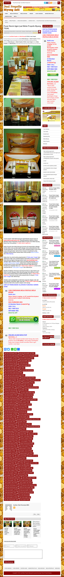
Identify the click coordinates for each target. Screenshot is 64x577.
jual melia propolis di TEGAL (10, 416)
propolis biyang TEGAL (9, 463)
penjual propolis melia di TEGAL (11, 453)
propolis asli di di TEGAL (21, 455)
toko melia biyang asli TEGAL (10, 494)
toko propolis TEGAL (24, 499)
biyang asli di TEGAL (35, 380)
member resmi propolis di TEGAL (24, 441)
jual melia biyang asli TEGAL (24, 409)
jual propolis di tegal (20, 419)
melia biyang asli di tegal (33, 426)
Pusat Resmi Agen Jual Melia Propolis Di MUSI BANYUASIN (54, 228)
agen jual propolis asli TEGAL (10, 358)
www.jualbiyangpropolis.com (12, 240)
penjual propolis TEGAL (9, 455)
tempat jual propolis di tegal (26, 490)
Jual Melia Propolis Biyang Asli (27, 573)
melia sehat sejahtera (22, 20)
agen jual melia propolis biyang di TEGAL (13, 355)
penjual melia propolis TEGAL (10, 448)
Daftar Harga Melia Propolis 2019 (7, 531)
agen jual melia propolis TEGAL (31, 355)
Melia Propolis (14, 13)
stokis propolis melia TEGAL (25, 482)
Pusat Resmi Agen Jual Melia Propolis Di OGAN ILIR (17, 531)
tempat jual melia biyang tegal (11, 487)
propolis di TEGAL (20, 463)
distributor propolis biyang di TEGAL (12, 399)
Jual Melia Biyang (28, 261)
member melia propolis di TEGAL (11, 438)
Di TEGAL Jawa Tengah (28, 36)
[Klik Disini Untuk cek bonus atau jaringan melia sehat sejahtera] (52, 116)
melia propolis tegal (32, 433)
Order (31, 13)
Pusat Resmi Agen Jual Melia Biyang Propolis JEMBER (54, 285)
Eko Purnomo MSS (11, 31)
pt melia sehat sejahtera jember (50, 165)
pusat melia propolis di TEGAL (11, 472)
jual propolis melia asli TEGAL (33, 419)
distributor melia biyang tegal (10, 397)
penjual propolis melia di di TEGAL (24, 450)
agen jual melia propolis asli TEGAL (27, 353)
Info (15, 16)
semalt (44, 160)
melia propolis (15, 282)
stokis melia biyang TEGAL (21, 475)
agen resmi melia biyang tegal (26, 370)
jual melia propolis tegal (23, 416)
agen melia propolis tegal (24, 365)
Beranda (45, 143)
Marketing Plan (49, 13)
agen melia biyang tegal (22, 363)
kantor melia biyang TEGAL (25, 424)
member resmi (32, 20)
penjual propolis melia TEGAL (26, 453)
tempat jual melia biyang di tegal (29, 485)
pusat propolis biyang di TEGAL (26, 472)
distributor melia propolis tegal (25, 397)
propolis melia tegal (20, 468)
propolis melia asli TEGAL (10, 465)
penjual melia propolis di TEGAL (25, 446)
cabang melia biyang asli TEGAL (31, 387)
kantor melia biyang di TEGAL (10, 424)
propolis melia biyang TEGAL (23, 465)
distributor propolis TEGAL (24, 402)
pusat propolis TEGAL (9, 475)
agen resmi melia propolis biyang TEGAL (13, 372)
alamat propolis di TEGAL (23, 380)
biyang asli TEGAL (8, 382)
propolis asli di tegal (32, 455)
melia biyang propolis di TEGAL (11, 431)
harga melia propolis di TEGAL (24, 404)
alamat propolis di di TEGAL (10, 380)
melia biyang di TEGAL (21, 429)
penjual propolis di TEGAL (10, 450)
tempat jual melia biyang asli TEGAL (12, 485)
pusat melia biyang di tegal (26, 470)
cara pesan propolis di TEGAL (11, 394)
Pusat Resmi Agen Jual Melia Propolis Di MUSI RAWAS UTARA (27, 533)
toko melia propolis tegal (24, 497)
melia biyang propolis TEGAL (26, 431)
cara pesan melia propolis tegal (27, 392)
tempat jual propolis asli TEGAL (11, 490)
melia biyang (27, 282)
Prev (35, 514)
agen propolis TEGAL (20, 367)
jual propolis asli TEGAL (9, 419)
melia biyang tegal (8, 433)
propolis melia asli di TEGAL (31, 463)
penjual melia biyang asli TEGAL (11, 443)
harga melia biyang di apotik (49, 181)
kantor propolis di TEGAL (9, 426)
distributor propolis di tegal (10, 402)
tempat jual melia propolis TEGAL (26, 487)
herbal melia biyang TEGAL (22, 407)
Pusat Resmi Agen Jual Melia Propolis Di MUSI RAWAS (37, 532)
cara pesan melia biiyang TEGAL (11, 392)
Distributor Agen (28, 270)
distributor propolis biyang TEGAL (29, 399)
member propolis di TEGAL (26, 438)
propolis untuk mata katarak (49, 172)
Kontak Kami (8, 16)
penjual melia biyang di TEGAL (26, 443)
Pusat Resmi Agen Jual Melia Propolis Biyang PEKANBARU (54, 252)
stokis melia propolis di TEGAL (29, 477)
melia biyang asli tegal (9, 429)
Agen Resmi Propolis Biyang (45, 573)
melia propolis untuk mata (48, 178)
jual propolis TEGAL (21, 421)
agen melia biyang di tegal (10, 363)
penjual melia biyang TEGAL (10, 446)
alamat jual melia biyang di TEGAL (11, 377)
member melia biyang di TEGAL (11, 436)
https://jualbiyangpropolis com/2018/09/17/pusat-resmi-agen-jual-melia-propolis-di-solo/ (51, 153)
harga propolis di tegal (9, 407)
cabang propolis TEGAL (22, 389)
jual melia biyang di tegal (9, 411)
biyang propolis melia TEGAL (26, 385)
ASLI (28, 280)
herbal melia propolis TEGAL (10, 409)
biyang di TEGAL (17, 382)
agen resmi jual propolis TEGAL (11, 370)
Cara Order (45, 131)
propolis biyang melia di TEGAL (11, 460)
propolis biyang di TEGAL (20, 458)
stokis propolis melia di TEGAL (11, 482)
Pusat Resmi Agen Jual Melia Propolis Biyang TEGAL (22, 27)
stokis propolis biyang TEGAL (25, 480)
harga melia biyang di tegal (10, 404)
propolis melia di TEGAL (9, 468)
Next (38, 514)
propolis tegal (30, 468)
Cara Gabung (39, 13)
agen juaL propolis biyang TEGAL (26, 358)
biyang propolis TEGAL (9, 387)
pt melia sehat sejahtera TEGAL (11, 470)
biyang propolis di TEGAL (28, 382)
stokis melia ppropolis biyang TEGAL (12, 477)
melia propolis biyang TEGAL (20, 433)
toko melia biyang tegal (24, 494)
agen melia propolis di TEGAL (10, 365)
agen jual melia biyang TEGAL (11, 353)
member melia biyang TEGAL (26, 436)
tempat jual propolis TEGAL (10, 492)
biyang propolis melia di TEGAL (11, 385)
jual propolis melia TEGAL (10, 421)
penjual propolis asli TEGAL (25, 448)
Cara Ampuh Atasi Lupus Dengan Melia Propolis (54, 275)
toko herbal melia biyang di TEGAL (25, 492)
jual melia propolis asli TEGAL (11, 414)
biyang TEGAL (19, 387)
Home (6, 13)
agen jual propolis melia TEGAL (11, 360)
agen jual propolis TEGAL (25, 360)
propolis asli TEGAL (8, 458)
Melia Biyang (23, 13)
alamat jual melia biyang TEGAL (28, 377)
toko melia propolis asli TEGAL (11, 497)
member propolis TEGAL (9, 441)
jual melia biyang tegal (22, 411)
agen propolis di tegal (9, 367)
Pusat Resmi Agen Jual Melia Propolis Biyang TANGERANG (54, 242)
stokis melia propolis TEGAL (10, 480)
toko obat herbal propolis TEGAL (11, 499)
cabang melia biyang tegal (10, 389)
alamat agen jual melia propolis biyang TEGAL (14, 375)
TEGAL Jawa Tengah (32, 257)
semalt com (45, 163)
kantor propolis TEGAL (22, 426)
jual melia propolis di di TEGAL (25, 414)
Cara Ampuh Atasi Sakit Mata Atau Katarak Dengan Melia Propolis (54, 263)
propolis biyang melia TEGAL (26, 460)
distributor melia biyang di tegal (26, 394)
